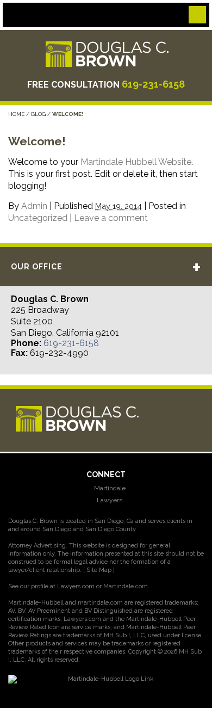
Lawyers (108, 500)
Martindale (109, 488)
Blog (38, 114)
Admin (34, 206)
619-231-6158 (153, 84)
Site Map (98, 570)
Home (16, 114)
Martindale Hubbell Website (135, 162)
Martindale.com (125, 586)
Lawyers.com (76, 586)
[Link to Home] (106, 53)
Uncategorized (37, 218)
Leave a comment (111, 218)
